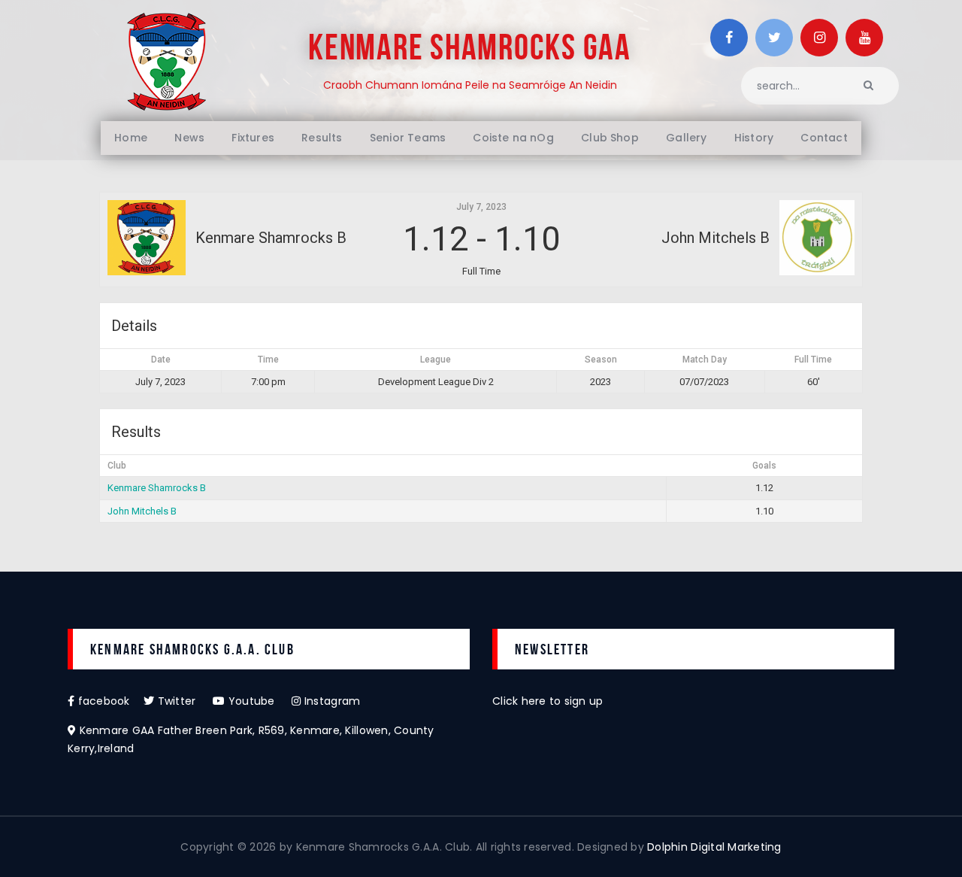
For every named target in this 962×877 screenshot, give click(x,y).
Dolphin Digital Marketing (714, 846)
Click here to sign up (547, 701)
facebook (109, 701)
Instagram (330, 701)
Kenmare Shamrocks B (156, 487)
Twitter (183, 701)
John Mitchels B (142, 511)
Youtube (258, 701)
